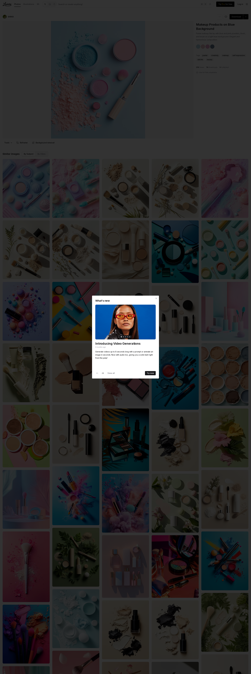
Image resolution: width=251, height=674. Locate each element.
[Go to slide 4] (127, 336)
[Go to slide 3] (125, 336)
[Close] (156, 298)
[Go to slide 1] (121, 336)
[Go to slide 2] (123, 336)
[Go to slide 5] (129, 336)
